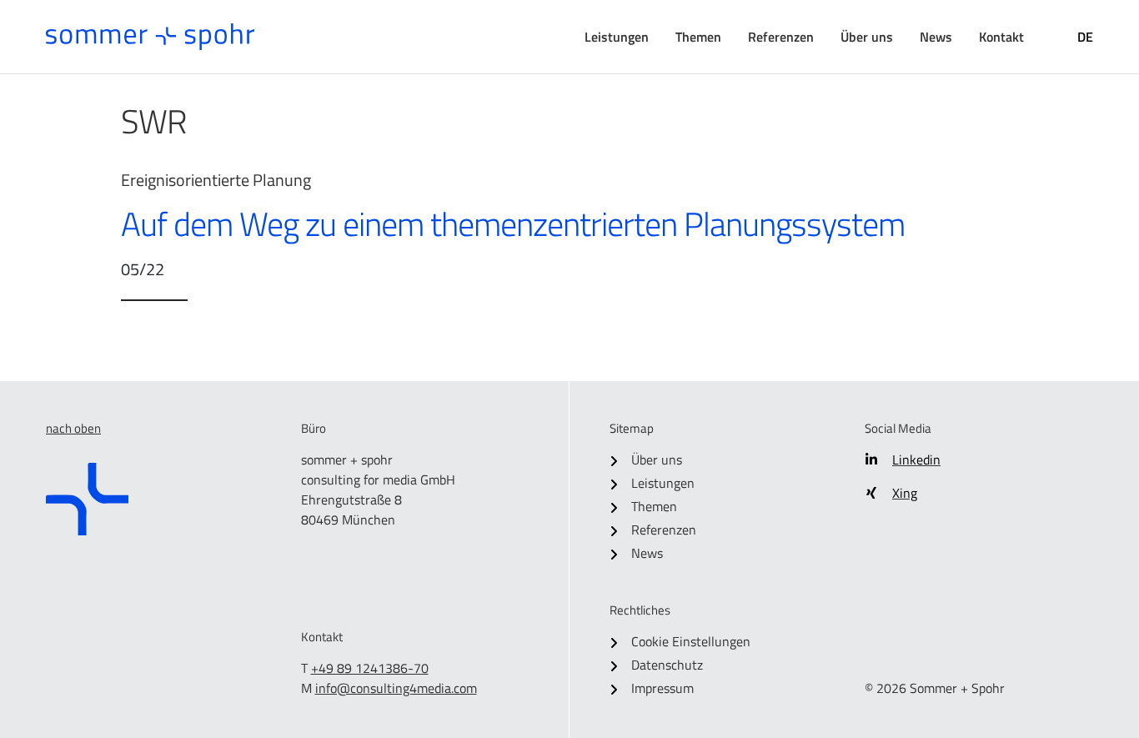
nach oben (73, 428)
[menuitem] (617, 36)
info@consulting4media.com (396, 688)
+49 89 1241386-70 (370, 668)
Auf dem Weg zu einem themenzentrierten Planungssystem (513, 223)
